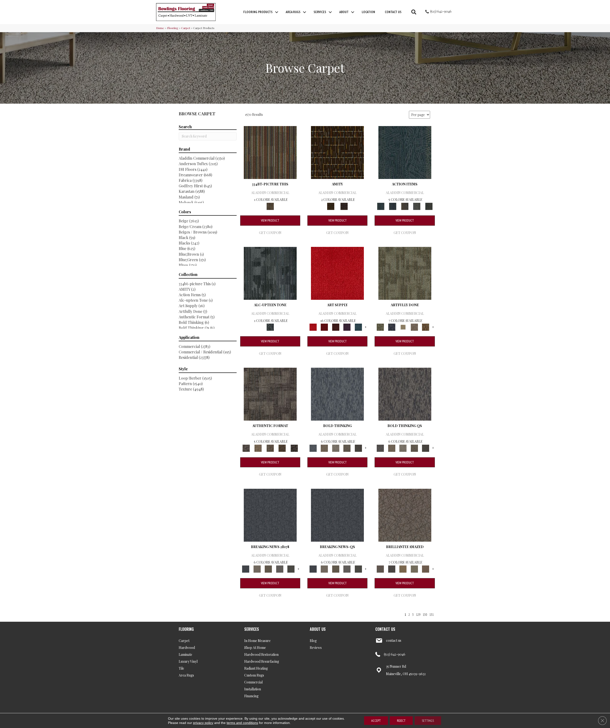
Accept (376, 720)
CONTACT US (385, 629)
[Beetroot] (336, 327)
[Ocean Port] (392, 206)
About (344, 12)
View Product (270, 220)
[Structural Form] (294, 448)
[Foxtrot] (270, 273)
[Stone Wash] (358, 327)
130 (425, 615)
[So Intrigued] (404, 515)
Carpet (185, 28)
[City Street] (428, 206)
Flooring (172, 28)
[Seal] (358, 448)
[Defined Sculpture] (258, 448)
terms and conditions (242, 723)
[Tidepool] (404, 152)
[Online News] (270, 515)
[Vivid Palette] (426, 327)
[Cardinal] (337, 273)
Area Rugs (293, 12)
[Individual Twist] (270, 448)
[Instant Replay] (280, 568)
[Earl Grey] (417, 206)
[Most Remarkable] (391, 327)
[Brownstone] (404, 206)
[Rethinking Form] (282, 448)
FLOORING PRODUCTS (258, 12)
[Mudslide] (270, 152)
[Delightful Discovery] (404, 273)
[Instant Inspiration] (426, 568)
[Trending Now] (257, 568)
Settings (428, 720)
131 (431, 615)
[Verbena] (347, 327)
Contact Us (393, 12)
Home (160, 28)
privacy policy (203, 723)
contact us (393, 640)
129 (418, 615)
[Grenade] (324, 448)
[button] (277, 12)
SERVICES (251, 629)
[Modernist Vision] (403, 327)
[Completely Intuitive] (403, 568)
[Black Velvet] (344, 206)
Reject (401, 720)
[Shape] (337, 394)
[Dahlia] (324, 327)
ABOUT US (318, 629)
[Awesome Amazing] (414, 327)
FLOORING (186, 629)
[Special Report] (268, 568)
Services (320, 12)
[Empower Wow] (414, 568)
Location (368, 12)
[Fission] (347, 448)
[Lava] (336, 448)
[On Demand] (291, 568)
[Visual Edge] (270, 394)
